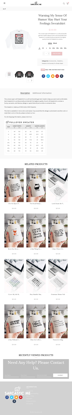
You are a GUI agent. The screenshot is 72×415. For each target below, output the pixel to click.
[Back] (4, 8)
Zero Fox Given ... (14, 249)
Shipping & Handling (32, 393)
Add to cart (56, 53)
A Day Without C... (14, 340)
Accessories (52, 61)
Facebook (43, 76)
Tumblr (61, 76)
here (33, 113)
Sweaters (60, 61)
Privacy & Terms (31, 401)
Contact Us (29, 391)
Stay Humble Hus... (36, 294)
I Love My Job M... (14, 294)
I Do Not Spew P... (14, 203)
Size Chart (29, 398)
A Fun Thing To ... (36, 249)
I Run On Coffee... (36, 340)
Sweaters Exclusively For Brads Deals (52, 63)
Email (53, 76)
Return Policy (30, 396)
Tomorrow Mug (58, 340)
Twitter (48, 76)
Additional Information (42, 93)
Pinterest (57, 76)
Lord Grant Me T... (58, 203)
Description (25, 93)
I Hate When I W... (58, 249)
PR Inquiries (29, 403)
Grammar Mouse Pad (58, 294)
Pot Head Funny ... (36, 203)
